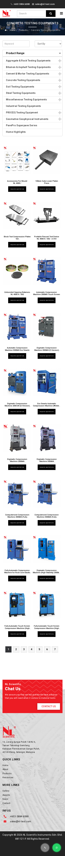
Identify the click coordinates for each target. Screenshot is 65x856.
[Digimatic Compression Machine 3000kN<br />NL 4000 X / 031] (46, 437)
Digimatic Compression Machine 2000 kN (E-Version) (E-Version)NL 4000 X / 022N (17, 407)
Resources (8, 777)
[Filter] (51, 13)
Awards (6, 795)
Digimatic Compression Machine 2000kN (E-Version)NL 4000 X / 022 (46, 350)
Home (13, 30)
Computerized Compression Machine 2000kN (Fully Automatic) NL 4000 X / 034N (17, 518)
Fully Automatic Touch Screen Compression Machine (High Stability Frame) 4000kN (46, 628)
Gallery (6, 791)
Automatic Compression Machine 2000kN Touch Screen (46, 293)
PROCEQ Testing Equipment (22, 112)
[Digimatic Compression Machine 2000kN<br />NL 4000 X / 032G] (17, 437)
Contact (6, 803)
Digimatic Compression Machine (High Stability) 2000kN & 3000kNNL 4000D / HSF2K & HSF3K (46, 573)
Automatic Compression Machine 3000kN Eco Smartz (17, 349)
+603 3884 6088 (22, 4)
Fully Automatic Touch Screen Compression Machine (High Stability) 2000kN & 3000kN (17, 628)
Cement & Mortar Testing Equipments (27, 73)
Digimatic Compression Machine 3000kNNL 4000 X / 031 (47, 461)
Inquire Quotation (17, 189)
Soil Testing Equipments (20, 86)
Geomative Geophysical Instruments (27, 119)
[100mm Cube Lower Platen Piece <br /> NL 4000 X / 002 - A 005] (46, 159)
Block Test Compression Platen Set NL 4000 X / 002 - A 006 (17, 239)
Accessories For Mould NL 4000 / (17, 182)
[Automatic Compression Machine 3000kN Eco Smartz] (17, 326)
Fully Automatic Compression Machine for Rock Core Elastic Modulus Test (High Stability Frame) (17, 573)
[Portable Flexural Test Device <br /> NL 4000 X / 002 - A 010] (46, 215)
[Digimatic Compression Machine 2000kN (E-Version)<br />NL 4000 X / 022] (46, 326)
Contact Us (49, 706)
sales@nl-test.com (45, 4)
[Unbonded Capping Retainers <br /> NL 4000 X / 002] (17, 271)
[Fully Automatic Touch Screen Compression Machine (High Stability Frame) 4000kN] (46, 604)
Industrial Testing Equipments (23, 106)
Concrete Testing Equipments (23, 80)
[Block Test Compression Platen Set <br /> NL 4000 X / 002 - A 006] (17, 215)
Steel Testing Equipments (21, 93)
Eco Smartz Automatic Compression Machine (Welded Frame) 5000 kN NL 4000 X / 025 (46, 407)
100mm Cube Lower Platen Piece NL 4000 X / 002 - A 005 (46, 183)
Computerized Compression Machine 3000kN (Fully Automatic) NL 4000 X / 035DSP (46, 518)
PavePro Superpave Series (21, 125)
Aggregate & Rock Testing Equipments (28, 60)
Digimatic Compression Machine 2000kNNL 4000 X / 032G (17, 461)
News (5, 799)
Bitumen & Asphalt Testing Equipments (28, 67)
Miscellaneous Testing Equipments (26, 99)
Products (23, 30)
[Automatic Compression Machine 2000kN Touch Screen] (46, 271)
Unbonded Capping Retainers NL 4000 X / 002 (17, 293)
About (5, 769)
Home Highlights (16, 132)
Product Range (15, 53)
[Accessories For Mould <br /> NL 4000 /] (17, 159)
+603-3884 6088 (19, 816)
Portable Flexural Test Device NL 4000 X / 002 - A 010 (46, 238)
